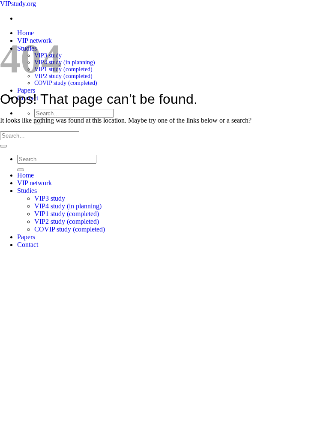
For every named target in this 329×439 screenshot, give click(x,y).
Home (25, 32)
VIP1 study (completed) (63, 69)
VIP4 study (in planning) (64, 62)
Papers (26, 90)
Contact (27, 244)
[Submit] (3, 146)
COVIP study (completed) (65, 83)
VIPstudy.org (18, 3)
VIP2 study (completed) (63, 76)
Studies (27, 190)
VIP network (34, 182)
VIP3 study (49, 198)
